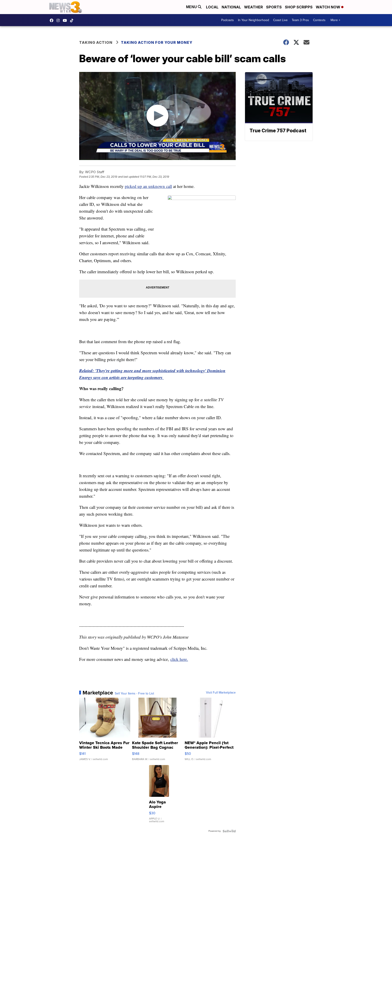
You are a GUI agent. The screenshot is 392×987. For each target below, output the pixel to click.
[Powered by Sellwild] (229, 831)
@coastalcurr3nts (73, 20)
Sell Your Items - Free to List (134, 693)
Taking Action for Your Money (156, 42)
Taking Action (96, 42)
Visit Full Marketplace (221, 692)
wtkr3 (59, 20)
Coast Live (280, 20)
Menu (192, 7)
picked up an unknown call (148, 186)
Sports (274, 7)
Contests (319, 20)
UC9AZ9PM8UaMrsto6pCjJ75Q (66, 20)
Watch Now (328, 7)
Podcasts (227, 20)
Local (212, 7)
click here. (179, 659)
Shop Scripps (299, 7)
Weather (253, 7)
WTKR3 (53, 20)
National (231, 7)
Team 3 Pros (300, 20)
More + (335, 20)
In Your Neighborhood (253, 20)
